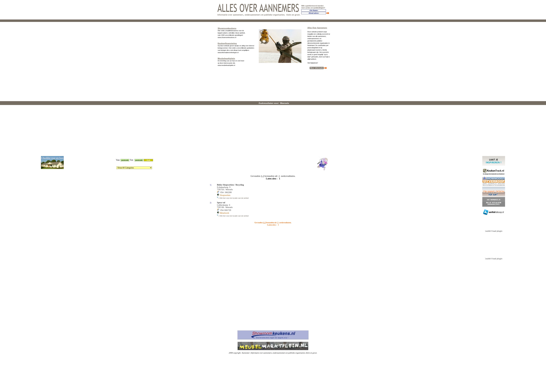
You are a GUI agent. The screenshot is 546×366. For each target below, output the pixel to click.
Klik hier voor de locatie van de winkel (234, 198)
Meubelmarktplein (226, 58)
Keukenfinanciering (227, 43)
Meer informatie (316, 68)
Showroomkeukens (227, 28)
